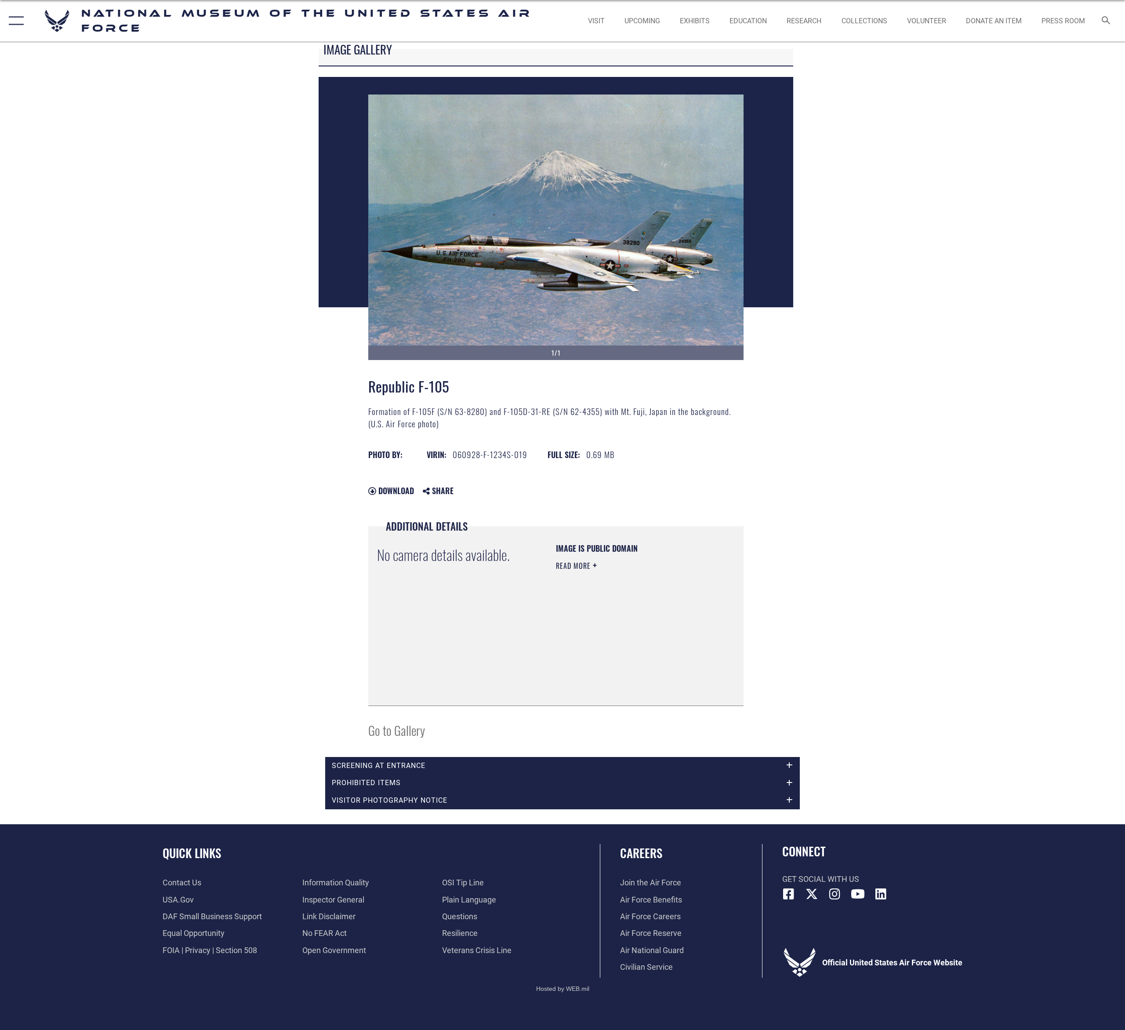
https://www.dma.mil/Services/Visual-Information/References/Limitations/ (609, 652)
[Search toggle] (1106, 21)
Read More (574, 565)
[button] (14, 21)
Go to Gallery (396, 730)
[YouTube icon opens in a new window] (857, 894)
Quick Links (192, 853)
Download (395, 490)
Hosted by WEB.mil (562, 988)
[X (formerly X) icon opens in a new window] (811, 894)
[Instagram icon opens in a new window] (835, 894)
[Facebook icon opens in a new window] (788, 894)
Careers (641, 853)
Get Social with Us (820, 879)
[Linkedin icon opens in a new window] (881, 894)
